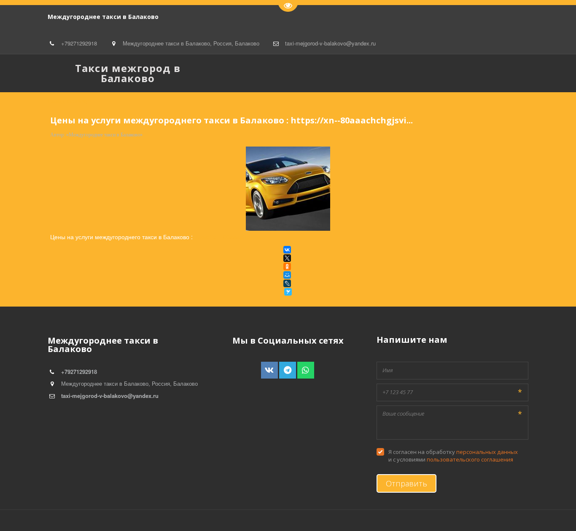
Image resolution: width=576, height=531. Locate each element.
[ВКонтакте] (287, 249)
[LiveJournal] (287, 283)
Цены (108, 73)
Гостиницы (183, 73)
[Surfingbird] (288, 292)
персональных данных (487, 452)
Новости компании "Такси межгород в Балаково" (282, 73)
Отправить (406, 483)
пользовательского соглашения (470, 459)
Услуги (20, 73)
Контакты (142, 73)
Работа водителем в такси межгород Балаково (433, 73)
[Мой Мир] (287, 275)
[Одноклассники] (287, 266)
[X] (287, 258)
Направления (62, 73)
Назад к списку (68, 100)
